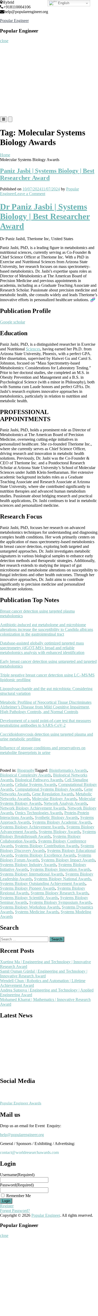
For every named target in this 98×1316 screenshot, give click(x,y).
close (4, 40)
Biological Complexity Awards (25, 775)
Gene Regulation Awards (52, 794)
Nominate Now (14, 69)
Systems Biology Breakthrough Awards (48, 834)
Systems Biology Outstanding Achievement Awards (42, 883)
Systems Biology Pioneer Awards (27, 888)
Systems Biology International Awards (31, 874)
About (7, 59)
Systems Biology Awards (59, 831)
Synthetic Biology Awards (56, 817)
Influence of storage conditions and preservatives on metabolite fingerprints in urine (42, 750)
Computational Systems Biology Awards (48, 789)
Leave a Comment (30, 193)
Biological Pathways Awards (38, 780)
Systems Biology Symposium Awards (60, 902)
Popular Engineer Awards (20, 1103)
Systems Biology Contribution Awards (46, 846)
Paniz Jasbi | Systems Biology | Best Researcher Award (47, 174)
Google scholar (12, 322)
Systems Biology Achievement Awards (32, 827)
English (63, 3)
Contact (8, 111)
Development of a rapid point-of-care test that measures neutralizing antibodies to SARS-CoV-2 (45, 723)
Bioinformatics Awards (68, 770)
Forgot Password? (15, 1210)
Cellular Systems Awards (35, 784)
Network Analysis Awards (65, 803)
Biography (26, 770)
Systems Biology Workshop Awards (30, 907)
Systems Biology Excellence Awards (45, 855)
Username (17, 1174)
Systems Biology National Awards (62, 879)
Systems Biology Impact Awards (68, 860)
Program (9, 90)
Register (9, 80)
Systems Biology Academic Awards (61, 822)
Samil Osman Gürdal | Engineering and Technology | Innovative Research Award (43, 973)
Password (17, 1185)
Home (7, 48)
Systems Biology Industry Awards (28, 864)
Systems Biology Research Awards (59, 893)
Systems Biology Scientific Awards (29, 897)
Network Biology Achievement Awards (32, 808)
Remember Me (18, 1195)
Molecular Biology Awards (54, 798)
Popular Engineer (14, 20)
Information (11, 101)
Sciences (33, 349)
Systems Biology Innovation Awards (60, 869)
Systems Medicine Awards (37, 912)
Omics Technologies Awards (38, 813)
